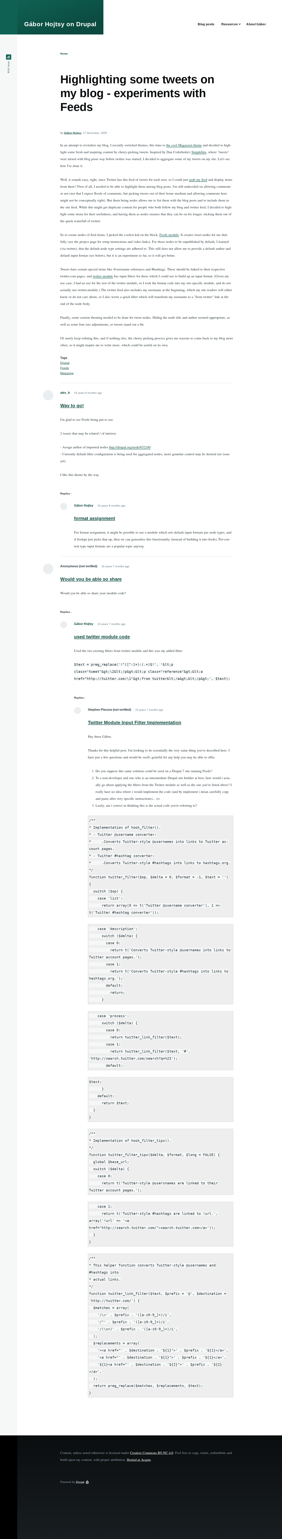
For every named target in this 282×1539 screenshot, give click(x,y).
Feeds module (169, 234)
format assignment (94, 518)
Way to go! (72, 405)
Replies (65, 493)
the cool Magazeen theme (184, 145)
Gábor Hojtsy (72, 132)
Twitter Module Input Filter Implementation (134, 722)
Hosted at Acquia (139, 1459)
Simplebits (198, 152)
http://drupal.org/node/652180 (130, 447)
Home (64, 53)
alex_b (65, 392)
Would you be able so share (91, 579)
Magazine (67, 373)
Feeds (64, 368)
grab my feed (198, 179)
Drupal (64, 363)
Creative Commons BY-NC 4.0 (151, 1452)
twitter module (103, 276)
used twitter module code (102, 636)
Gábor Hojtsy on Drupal (60, 24)
